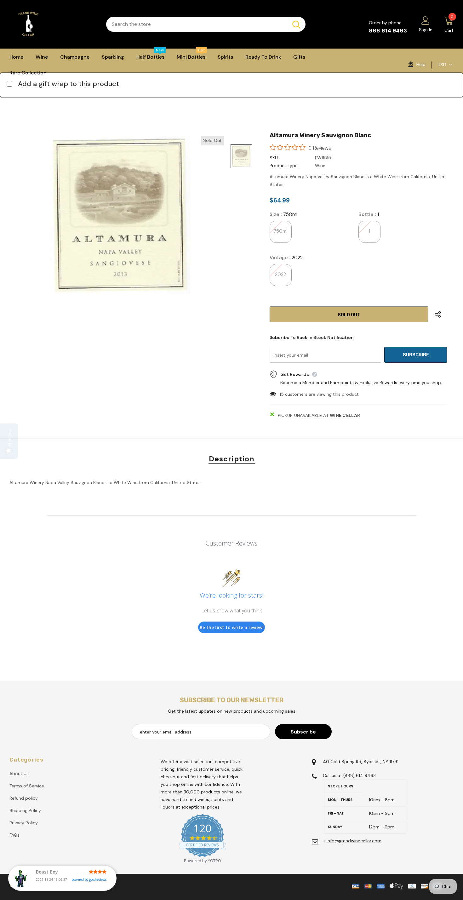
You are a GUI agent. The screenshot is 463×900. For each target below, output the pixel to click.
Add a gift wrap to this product (68, 83)
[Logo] (53, 24)
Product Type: (284, 165)
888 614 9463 (388, 30)
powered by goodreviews (88, 879)
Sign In (425, 29)
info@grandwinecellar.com (354, 841)
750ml (280, 231)
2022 (280, 274)
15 (282, 394)
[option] (120, 215)
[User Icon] (425, 20)
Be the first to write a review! (232, 627)
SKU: (274, 158)
